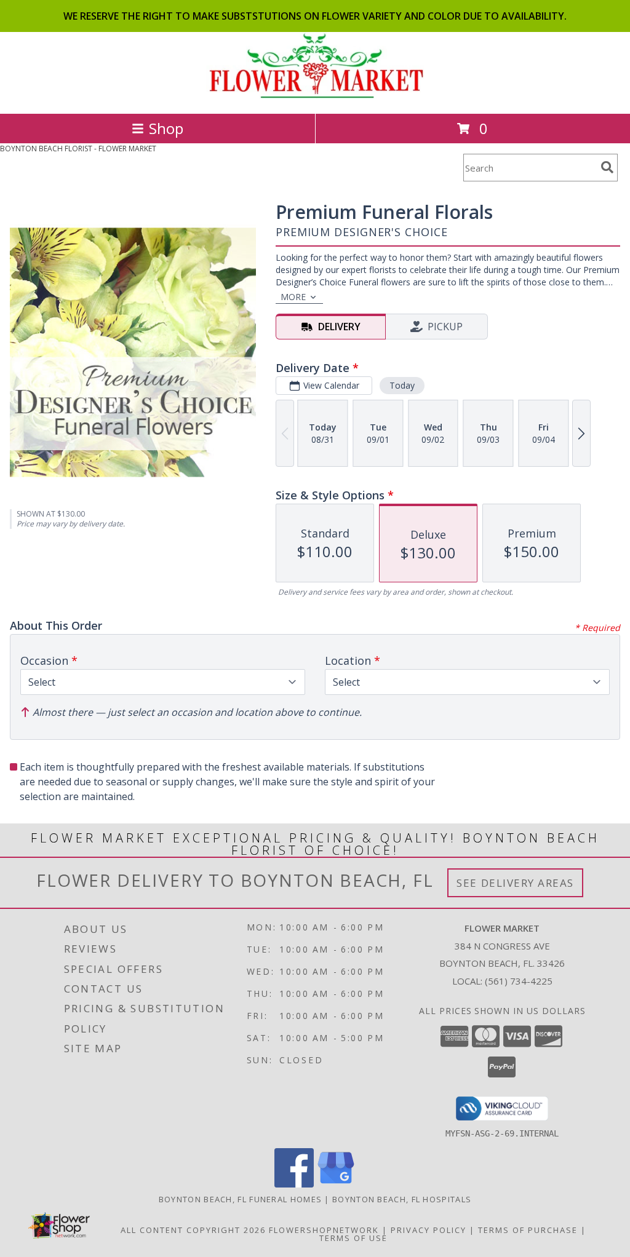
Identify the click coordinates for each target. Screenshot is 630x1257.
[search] (607, 167)
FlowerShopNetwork (324, 1229)
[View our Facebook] (294, 1184)
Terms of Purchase (528, 1229)
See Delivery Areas (515, 883)
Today (402, 385)
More (293, 297)
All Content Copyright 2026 (193, 1229)
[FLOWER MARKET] (315, 95)
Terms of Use (353, 1237)
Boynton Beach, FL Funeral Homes (240, 1199)
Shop (166, 128)
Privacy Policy (428, 1229)
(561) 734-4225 (518, 981)
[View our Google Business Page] (336, 1184)
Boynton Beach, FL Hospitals (401, 1199)
